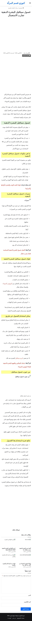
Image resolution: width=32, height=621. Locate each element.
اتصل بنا (9, 618)
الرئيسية (21, 8)
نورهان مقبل (26, 53)
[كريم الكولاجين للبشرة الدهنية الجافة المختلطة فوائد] (8, 543)
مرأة (17, 8)
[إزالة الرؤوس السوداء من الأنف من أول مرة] (24, 558)
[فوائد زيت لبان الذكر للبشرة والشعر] (8, 558)
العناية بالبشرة (11, 8)
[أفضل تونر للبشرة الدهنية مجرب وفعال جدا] (24, 543)
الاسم (29, 595)
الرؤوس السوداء (7, 283)
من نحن (14, 618)
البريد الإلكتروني (27, 601)
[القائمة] (30, 3)
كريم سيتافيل (19, 358)
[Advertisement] (16, 35)
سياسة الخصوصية (20, 618)
